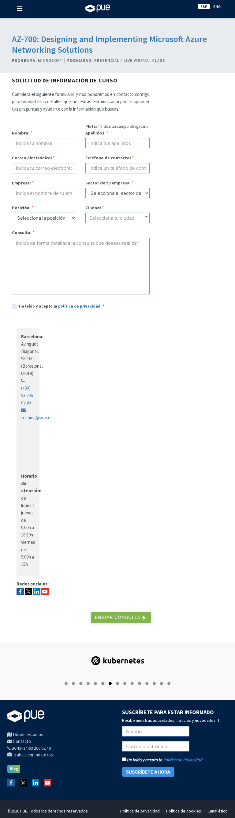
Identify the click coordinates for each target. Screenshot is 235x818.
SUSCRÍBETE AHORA (148, 771)
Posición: (21, 207)
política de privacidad (79, 306)
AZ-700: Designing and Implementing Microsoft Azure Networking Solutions (109, 44)
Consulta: (22, 232)
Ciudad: (93, 207)
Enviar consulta (118, 617)
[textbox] (117, 220)
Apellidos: (95, 133)
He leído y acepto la (164, 760)
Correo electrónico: (32, 158)
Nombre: (20, 133)
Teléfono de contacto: (108, 158)
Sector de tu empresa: (108, 183)
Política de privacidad (140, 811)
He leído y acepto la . (61, 306)
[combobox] (117, 218)
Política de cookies (183, 811)
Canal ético (217, 811)
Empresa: (21, 183)
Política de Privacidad (183, 760)
